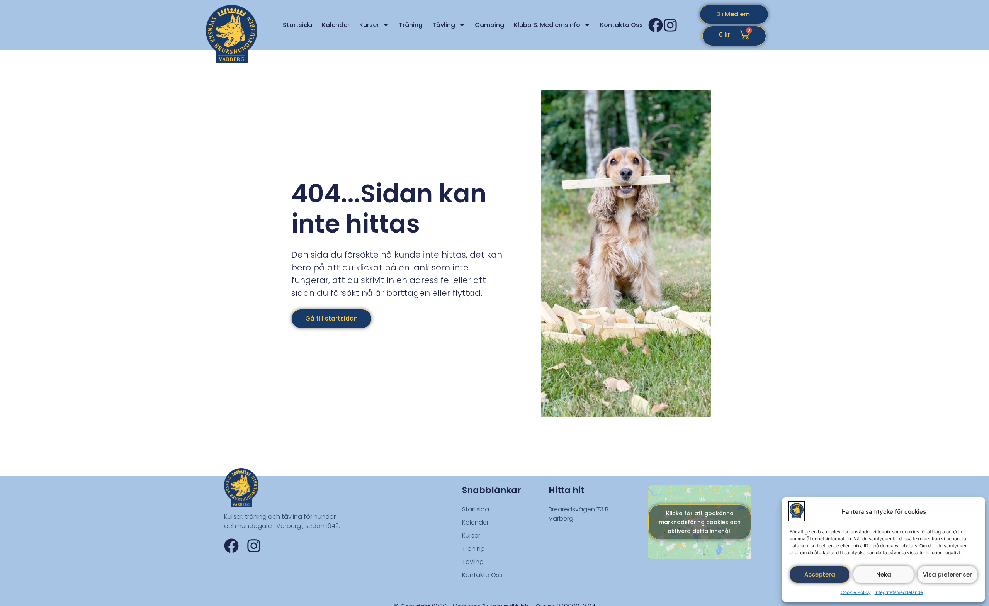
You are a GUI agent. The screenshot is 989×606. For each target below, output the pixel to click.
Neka (883, 574)
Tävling (443, 24)
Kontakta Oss (621, 24)
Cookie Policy (856, 592)
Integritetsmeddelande (899, 592)
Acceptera (819, 574)
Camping (489, 24)
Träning (411, 24)
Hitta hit (566, 490)
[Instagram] (670, 25)
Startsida (297, 24)
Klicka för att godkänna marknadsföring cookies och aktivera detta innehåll (700, 522)
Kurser (369, 24)
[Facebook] (655, 25)
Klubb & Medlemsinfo (547, 24)
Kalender (336, 24)
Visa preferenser (947, 574)
